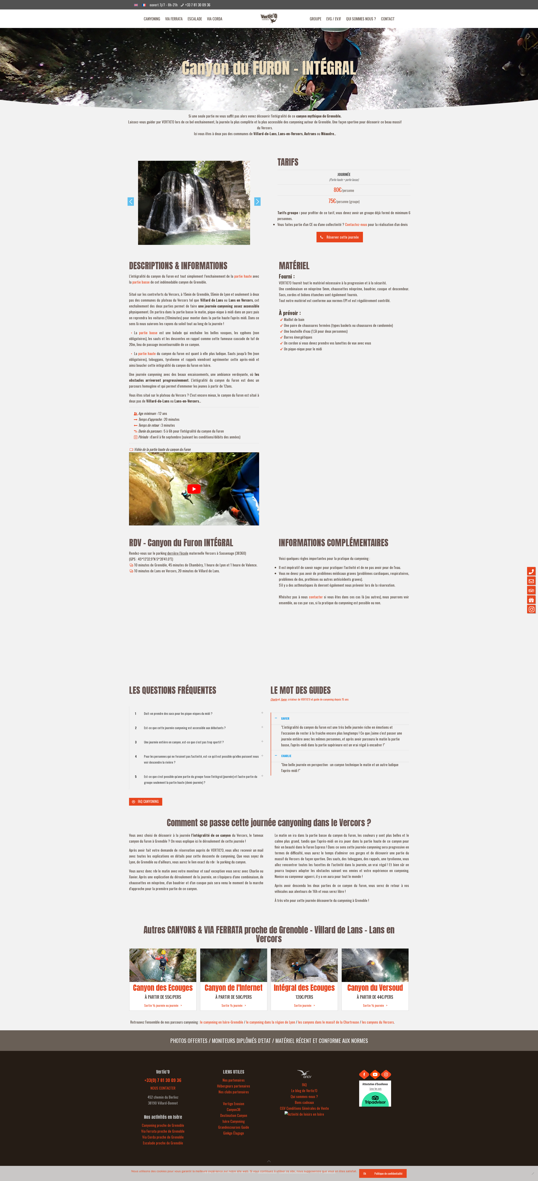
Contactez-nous (356, 224)
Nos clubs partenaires (234, 1091)
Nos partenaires (234, 1080)
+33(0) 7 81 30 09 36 (162, 1080)
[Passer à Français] (144, 5)
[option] (194, 203)
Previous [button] (131, 201)
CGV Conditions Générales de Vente (304, 1108)
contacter (316, 596)
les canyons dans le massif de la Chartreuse (328, 1022)
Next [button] (257, 201)
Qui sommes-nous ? (304, 1096)
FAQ (304, 1084)
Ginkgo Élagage (233, 1133)
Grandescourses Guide (233, 1127)
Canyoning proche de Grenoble (163, 1125)
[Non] (533, 1173)
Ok (364, 1173)
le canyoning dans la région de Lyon (270, 1022)
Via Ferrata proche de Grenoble (163, 1131)
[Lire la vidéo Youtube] (194, 488)
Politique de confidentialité (388, 1173)
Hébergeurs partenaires (233, 1086)
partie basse (141, 282)
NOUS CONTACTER (162, 1088)
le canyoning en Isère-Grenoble (221, 1022)
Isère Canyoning (234, 1121)
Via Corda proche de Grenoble (163, 1137)
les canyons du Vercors (378, 1022)
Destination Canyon (233, 1115)
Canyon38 (233, 1109)
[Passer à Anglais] (136, 5)
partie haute (243, 276)
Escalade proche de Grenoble (163, 1142)
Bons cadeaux (304, 1102)
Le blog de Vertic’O (304, 1090)
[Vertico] (269, 19)
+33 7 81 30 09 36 (197, 4)
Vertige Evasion (233, 1103)
